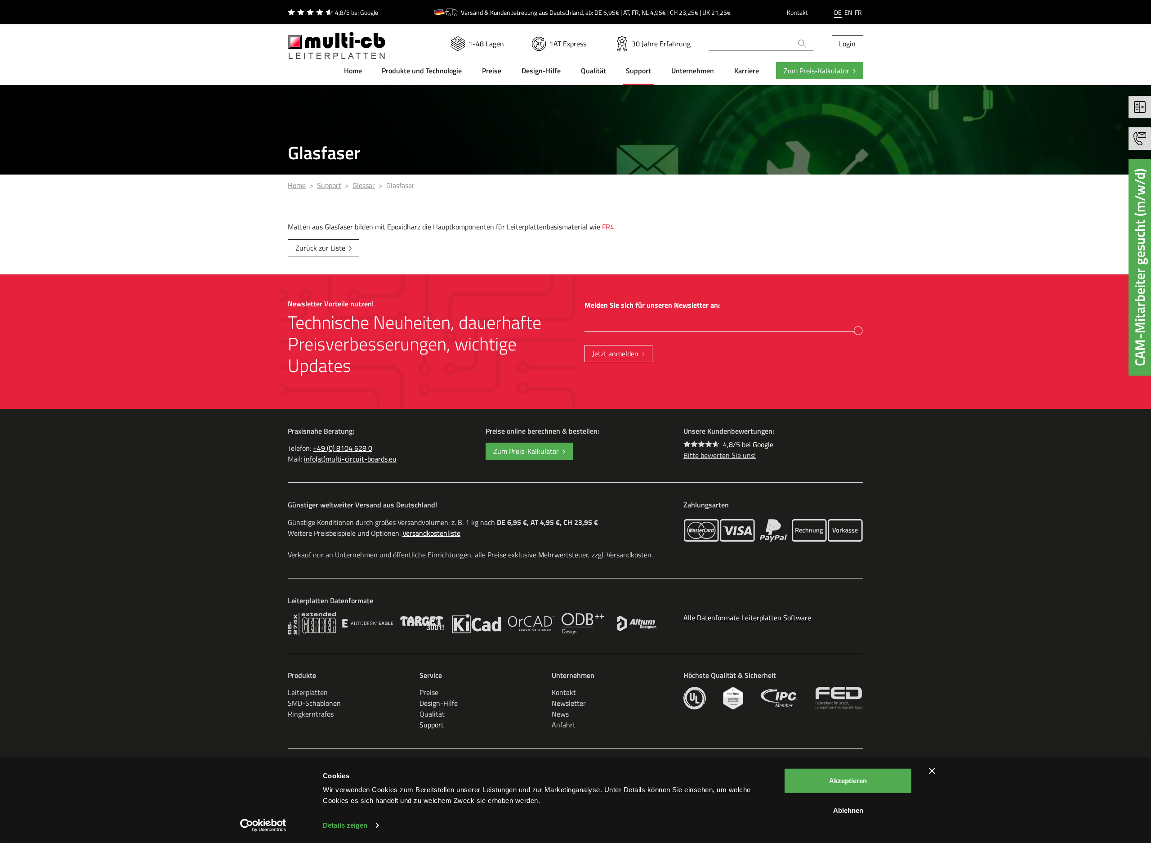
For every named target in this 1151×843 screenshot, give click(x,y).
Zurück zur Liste (320, 247)
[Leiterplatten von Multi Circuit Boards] (336, 40)
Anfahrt (564, 724)
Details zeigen (345, 825)
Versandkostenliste (431, 533)
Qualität (432, 713)
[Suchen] (802, 43)
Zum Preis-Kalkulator (816, 70)
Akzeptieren (848, 781)
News (560, 713)
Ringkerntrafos (311, 713)
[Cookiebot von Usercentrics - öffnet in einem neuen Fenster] (263, 825)
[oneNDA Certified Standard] (733, 698)
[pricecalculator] (1140, 107)
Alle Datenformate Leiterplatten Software (747, 617)
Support (431, 724)
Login (847, 43)
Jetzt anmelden (615, 353)
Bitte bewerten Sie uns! (719, 455)
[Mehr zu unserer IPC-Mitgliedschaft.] (779, 698)
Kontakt (797, 12)
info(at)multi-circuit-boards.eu (350, 458)
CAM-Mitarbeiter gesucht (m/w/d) (1139, 267)
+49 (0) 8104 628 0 (342, 448)
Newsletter (569, 703)
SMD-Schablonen (314, 703)
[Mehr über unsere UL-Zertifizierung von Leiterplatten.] (694, 698)
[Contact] (1140, 138)
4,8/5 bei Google (748, 444)
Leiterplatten (308, 692)
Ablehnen (848, 810)
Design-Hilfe (438, 703)
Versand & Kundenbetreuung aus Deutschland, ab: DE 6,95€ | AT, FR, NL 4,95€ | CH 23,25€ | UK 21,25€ (596, 12)
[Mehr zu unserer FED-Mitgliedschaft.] (839, 698)
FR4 (608, 226)
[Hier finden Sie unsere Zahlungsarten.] (701, 530)
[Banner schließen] (932, 771)
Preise (428, 692)
